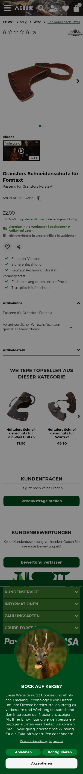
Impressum (56, 741)
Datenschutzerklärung (33, 741)
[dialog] (41, 387)
